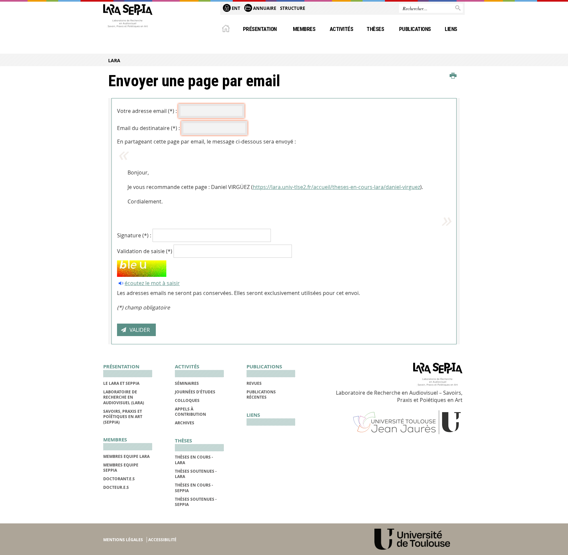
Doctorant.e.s (119, 479)
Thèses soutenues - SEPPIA (196, 501)
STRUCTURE (292, 8)
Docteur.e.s (116, 487)
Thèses (375, 29)
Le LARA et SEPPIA (121, 383)
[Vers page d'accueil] (128, 17)
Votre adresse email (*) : (147, 111)
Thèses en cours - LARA (194, 459)
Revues (254, 383)
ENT (235, 8)
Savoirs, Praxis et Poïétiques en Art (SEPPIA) (122, 417)
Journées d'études (195, 392)
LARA (114, 60)
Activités (341, 29)
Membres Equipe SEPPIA (120, 467)
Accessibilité (162, 539)
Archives (184, 423)
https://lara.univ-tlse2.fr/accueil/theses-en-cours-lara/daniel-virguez (336, 187)
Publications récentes (261, 394)
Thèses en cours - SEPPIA (194, 487)
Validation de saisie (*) (144, 251)
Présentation (260, 29)
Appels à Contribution (190, 411)
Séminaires (187, 383)
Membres (304, 29)
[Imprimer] (453, 76)
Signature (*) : (134, 235)
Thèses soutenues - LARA (196, 473)
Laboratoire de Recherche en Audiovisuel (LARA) (123, 397)
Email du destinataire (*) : (148, 128)
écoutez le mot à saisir (152, 283)
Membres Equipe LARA (126, 456)
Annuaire (264, 8)
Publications (415, 29)
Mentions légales (123, 539)
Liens (451, 29)
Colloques (187, 400)
